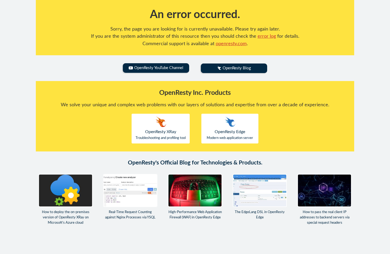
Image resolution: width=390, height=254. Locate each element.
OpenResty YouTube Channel (158, 68)
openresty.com (231, 43)
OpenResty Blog (237, 68)
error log (267, 36)
